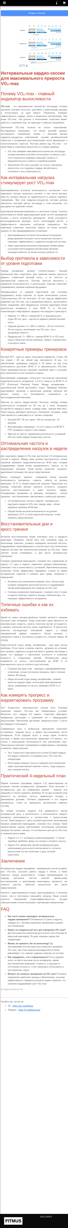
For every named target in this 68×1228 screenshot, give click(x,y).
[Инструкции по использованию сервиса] (56, 3)
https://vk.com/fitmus (23, 1006)
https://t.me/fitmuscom (29, 1010)
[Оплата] (64, 3)
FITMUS (13, 1220)
